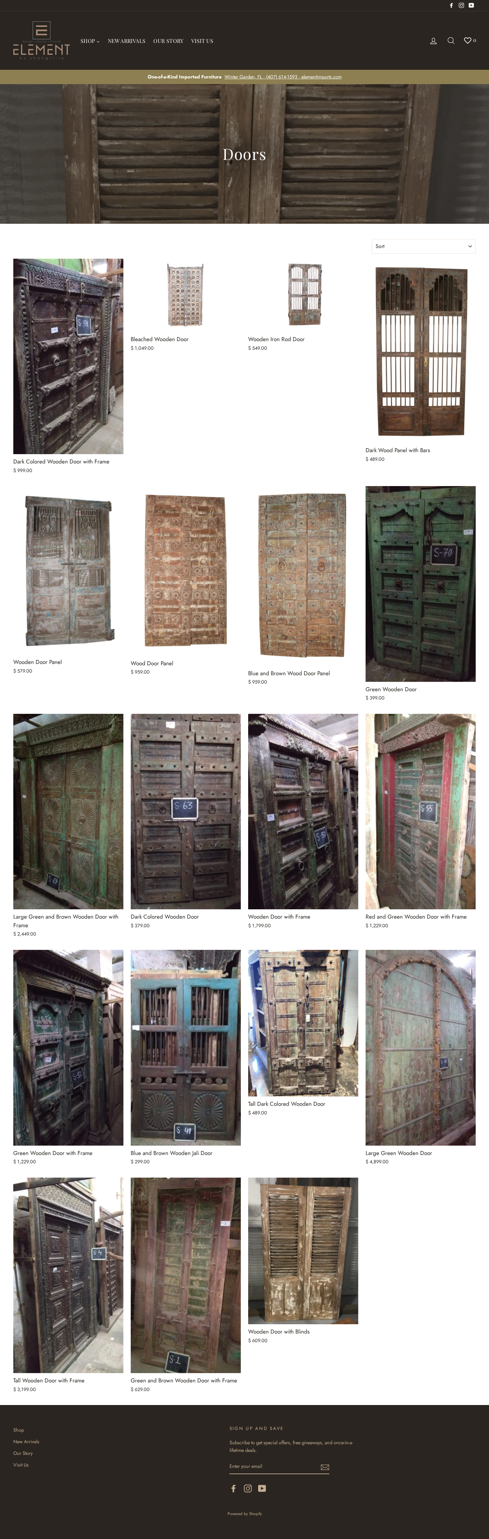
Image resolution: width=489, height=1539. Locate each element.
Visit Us (21, 1465)
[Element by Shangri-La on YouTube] (262, 1488)
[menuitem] (90, 41)
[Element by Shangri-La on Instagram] (248, 1488)
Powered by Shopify (245, 1513)
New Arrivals (26, 1441)
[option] (244, 77)
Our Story (23, 1453)
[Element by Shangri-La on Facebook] (234, 1488)
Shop (18, 1430)
